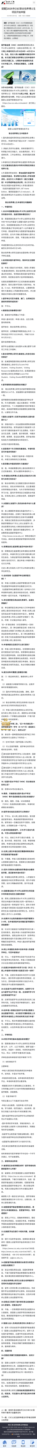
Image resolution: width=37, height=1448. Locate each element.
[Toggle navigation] (34, 2)
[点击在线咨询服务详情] (6, 724)
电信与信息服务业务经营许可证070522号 (16, 1432)
